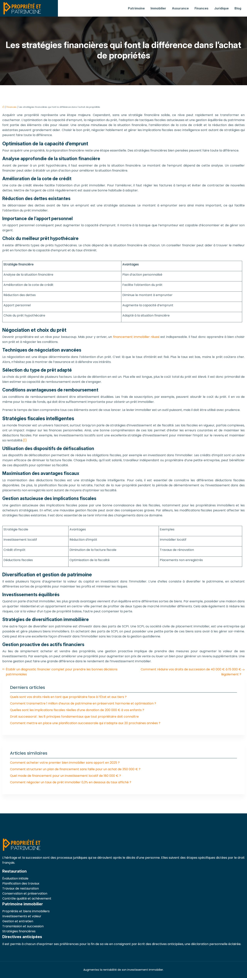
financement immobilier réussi (136, 337)
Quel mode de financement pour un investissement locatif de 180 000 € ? (65, 775)
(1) (25, 440)
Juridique (221, 8)
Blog (237, 8)
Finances (201, 8)
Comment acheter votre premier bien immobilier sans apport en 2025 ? (65, 762)
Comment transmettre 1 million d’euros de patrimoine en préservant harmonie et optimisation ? (83, 703)
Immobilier (158, 8)
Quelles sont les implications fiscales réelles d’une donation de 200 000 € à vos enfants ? (77, 710)
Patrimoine (136, 8)
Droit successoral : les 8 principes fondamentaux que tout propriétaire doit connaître (74, 716)
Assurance (180, 8)
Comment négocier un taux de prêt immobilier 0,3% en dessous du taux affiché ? (70, 782)
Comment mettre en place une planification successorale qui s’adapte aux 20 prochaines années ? (85, 723)
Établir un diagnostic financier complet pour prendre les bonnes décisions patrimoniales (62, 672)
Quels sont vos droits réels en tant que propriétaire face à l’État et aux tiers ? (68, 697)
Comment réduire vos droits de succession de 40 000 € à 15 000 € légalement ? (191, 672)
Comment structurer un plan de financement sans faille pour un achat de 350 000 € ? (75, 769)
